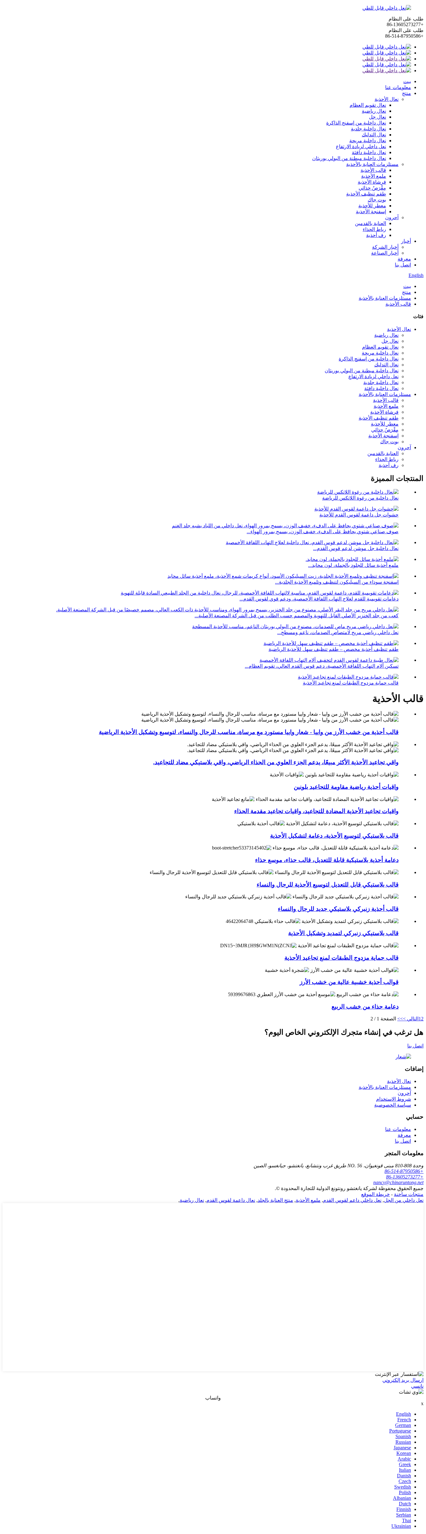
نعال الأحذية (387, 99)
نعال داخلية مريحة (367, 140)
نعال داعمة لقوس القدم (230, 1200)
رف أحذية (376, 235)
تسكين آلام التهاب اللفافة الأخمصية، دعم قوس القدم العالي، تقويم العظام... (322, 666)
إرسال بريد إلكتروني (403, 1380)
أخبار (406, 241)
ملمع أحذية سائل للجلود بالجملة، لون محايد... (353, 565)
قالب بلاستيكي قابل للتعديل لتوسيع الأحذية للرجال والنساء (328, 884)
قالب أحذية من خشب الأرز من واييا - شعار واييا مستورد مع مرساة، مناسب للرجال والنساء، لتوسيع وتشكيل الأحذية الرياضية (249, 732)
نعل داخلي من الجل (404, 1200)
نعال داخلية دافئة (369, 152)
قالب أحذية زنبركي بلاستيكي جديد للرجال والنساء (338, 909)
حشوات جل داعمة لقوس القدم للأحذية (359, 514)
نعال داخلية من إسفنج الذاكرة (356, 122)
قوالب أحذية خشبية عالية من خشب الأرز (349, 982)
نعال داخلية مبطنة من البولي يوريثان (349, 158)
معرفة (404, 258)
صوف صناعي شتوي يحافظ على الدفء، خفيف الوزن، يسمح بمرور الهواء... (323, 531)
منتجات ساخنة (409, 1194)
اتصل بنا (403, 264)
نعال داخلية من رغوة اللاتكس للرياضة (360, 498)
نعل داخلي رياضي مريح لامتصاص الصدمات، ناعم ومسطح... (338, 632)
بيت (407, 81)
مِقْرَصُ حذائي (372, 188)
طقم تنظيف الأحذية (366, 193)
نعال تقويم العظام (368, 105)
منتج (406, 93)
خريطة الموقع (375, 1194)
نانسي (417, 1386)
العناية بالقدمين (370, 223)
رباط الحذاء (374, 229)
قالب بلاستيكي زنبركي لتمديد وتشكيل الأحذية (343, 933)
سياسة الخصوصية (392, 1105)
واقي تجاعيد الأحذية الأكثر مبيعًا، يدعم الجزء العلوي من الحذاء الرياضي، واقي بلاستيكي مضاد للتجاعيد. (276, 762)
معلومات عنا (398, 87)
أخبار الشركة (385, 247)
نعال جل (377, 117)
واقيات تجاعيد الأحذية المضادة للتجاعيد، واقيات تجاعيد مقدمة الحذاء (316, 811)
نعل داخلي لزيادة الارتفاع (361, 146)
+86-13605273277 (405, 1176)
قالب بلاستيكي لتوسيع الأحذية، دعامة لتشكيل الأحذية (334, 835)
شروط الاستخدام (393, 1099)
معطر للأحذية (372, 205)
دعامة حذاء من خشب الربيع (365, 1006)
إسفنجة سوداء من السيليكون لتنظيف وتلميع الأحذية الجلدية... (337, 582)
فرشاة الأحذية (372, 182)
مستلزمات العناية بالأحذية (372, 164)
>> (400, 1018)
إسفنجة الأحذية (371, 211)
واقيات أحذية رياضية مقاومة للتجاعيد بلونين (346, 786)
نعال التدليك (374, 134)
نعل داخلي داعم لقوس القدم (352, 1200)
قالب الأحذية (373, 170)
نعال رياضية (374, 111)
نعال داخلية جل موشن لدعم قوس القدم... (356, 548)
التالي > (411, 1018)
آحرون (392, 217)
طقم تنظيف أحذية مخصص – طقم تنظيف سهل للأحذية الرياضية (334, 649)
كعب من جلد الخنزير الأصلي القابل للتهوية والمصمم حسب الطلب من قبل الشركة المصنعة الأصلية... (297, 615)
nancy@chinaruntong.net (398, 1182)
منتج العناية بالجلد (275, 1200)
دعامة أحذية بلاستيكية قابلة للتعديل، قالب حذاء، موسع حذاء (327, 860)
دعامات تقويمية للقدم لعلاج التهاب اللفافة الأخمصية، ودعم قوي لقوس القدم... (319, 598)
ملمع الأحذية (373, 176)
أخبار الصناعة (385, 253)
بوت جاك (377, 199)
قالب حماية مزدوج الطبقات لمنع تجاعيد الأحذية (351, 682)
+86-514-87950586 (404, 1171)
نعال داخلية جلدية (368, 128)
